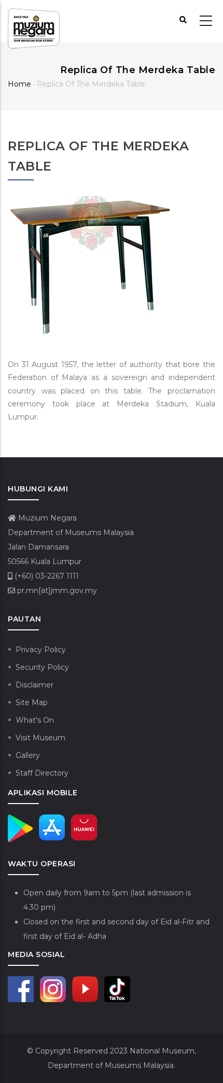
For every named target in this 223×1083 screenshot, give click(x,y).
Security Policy (42, 667)
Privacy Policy (41, 649)
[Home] (34, 21)
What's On (35, 720)
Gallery (28, 755)
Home (19, 84)
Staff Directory (42, 773)
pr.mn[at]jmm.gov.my (56, 590)
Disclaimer (34, 685)
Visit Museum (40, 737)
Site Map (32, 702)
